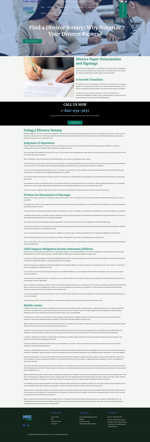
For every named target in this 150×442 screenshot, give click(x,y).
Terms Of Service (56, 421)
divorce (88, 84)
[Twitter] (126, 1)
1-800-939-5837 (32, 1)
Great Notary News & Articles (58, 13)
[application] (68, 7)
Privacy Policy (55, 417)
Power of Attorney (78, 7)
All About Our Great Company (57, 7)
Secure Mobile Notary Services (98, 7)
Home (43, 7)
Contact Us (54, 423)
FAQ (52, 419)
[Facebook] (122, 1)
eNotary (43, 13)
